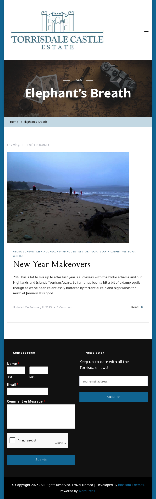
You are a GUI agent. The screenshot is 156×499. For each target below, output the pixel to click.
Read (135, 307)
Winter (18, 256)
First (9, 376)
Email (12, 385)
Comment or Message (26, 401)
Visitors (128, 251)
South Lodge (110, 251)
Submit (41, 459)
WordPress (86, 491)
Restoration (88, 251)
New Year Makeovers (52, 265)
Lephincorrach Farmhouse (56, 251)
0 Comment (65, 307)
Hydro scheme (23, 251)
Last (31, 376)
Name (13, 364)
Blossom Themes (131, 485)
